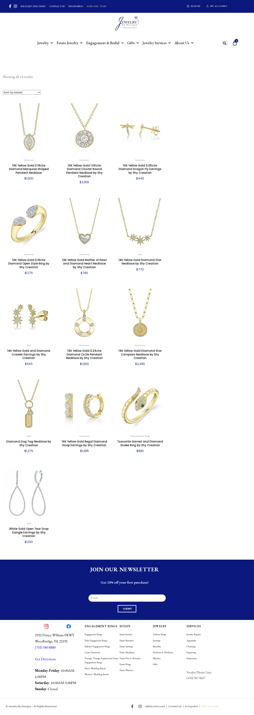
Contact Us (57, 6)
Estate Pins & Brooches (130, 658)
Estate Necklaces (127, 652)
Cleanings (191, 646)
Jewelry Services (154, 42)
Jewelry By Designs (19, 706)
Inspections (192, 658)
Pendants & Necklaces (163, 652)
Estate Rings (125, 664)
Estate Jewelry (67, 42)
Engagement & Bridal (102, 42)
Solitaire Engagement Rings (97, 646)
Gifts (131, 42)
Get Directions (45, 659)
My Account (218, 6)
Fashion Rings (159, 634)
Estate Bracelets (127, 640)
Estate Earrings (126, 646)
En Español (75, 6)
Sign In (195, 6)
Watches (156, 658)
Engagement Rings (93, 634)
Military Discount (33, 6)
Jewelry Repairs (194, 634)
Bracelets (157, 646)
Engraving (191, 652)
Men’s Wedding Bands (95, 668)
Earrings (156, 640)
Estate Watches (126, 670)
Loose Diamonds (92, 652)
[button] (224, 43)
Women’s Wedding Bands (97, 674)
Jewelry (43, 42)
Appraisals (191, 640)
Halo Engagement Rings (96, 640)
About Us (181, 42)
